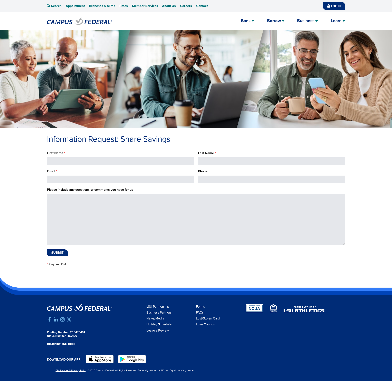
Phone (202, 171)
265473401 (77, 332)
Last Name (207, 153)
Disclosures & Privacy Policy (71, 370)
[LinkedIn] (55, 319)
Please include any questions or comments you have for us (90, 190)
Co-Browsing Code (61, 344)
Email (52, 171)
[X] (69, 319)
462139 (72, 336)
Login (335, 6)
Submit (57, 253)
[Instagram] (62, 319)
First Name (56, 153)
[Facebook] (49, 319)
